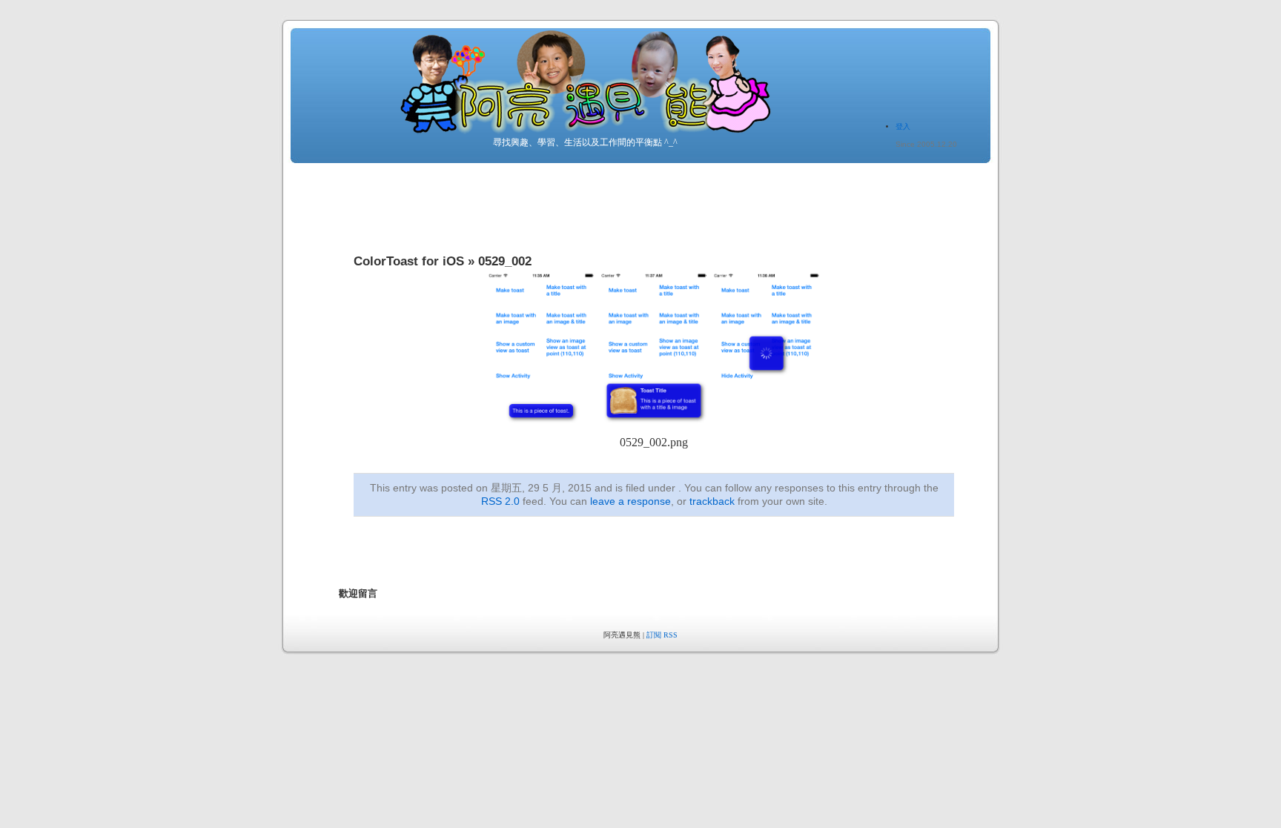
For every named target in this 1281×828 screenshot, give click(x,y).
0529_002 (505, 261)
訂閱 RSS (662, 635)
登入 (903, 126)
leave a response (630, 501)
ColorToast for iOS (409, 261)
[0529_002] (654, 430)
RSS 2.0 (500, 501)
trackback (712, 501)
